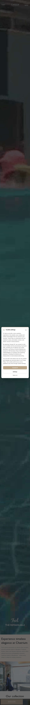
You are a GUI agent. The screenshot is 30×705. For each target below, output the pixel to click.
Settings (15, 371)
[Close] (26, 330)
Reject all (15, 375)
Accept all (15, 367)
